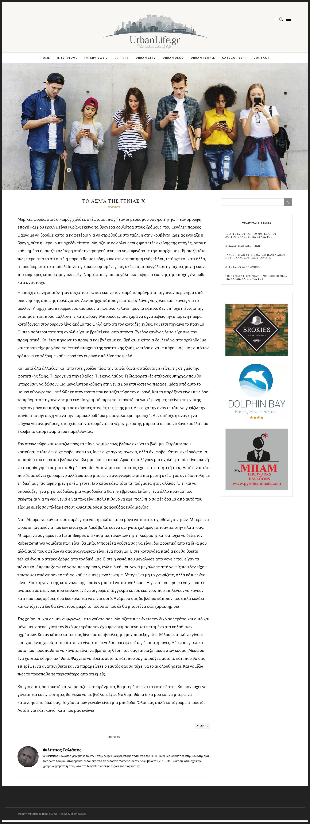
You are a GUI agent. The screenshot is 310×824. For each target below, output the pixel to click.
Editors (122, 57)
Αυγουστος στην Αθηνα (242, 266)
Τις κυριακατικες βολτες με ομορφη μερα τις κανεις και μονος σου (256, 277)
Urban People (203, 57)
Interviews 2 (96, 57)
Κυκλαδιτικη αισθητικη (242, 246)
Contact (261, 57)
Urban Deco (173, 57)
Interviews (67, 57)
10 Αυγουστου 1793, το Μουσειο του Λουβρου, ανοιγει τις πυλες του (251, 235)
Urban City (146, 57)
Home (45, 57)
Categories (232, 57)
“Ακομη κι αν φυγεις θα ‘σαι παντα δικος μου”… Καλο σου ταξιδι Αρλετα (255, 256)
